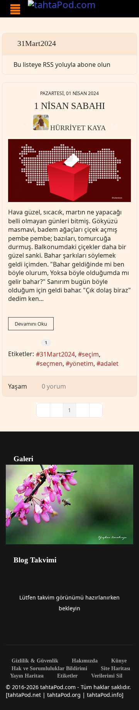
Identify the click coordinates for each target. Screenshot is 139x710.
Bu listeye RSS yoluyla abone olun (62, 64)
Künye (118, 661)
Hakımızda (84, 661)
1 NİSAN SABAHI (69, 106)
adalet (109, 363)
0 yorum (54, 386)
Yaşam (17, 386)
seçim (90, 354)
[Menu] (15, 9)
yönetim (81, 363)
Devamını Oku (31, 323)
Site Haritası (114, 668)
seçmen (51, 363)
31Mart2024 (57, 354)
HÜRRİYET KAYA (78, 128)
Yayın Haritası (27, 676)
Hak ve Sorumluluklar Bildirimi (48, 668)
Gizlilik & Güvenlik (34, 661)
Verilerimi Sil (106, 676)
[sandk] (69, 170)
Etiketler (67, 676)
